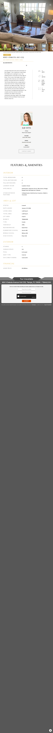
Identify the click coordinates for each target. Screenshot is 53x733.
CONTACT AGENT (26, 151)
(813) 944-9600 (27, 137)
